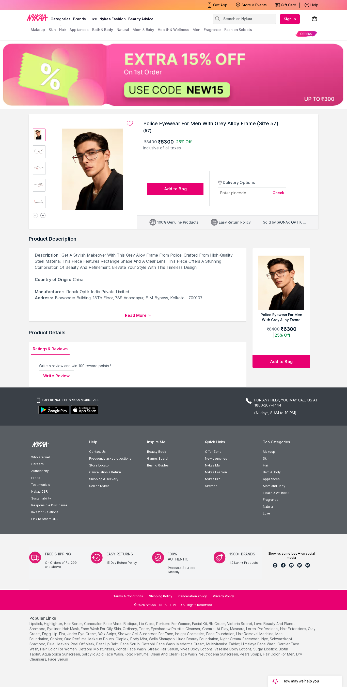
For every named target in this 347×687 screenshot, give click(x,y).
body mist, (139, 639)
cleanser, (193, 629)
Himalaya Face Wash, (258, 644)
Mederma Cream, (191, 644)
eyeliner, (54, 629)
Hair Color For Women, (58, 649)
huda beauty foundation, (198, 639)
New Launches (216, 458)
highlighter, (53, 623)
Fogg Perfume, (137, 654)
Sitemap (211, 486)
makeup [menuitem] (38, 29)
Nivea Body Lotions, (196, 649)
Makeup (269, 452)
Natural (268, 506)
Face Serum (58, 659)
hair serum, (73, 623)
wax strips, (107, 634)
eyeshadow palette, (167, 629)
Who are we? (40, 457)
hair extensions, (293, 629)
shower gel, (128, 634)
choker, (56, 639)
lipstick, (36, 623)
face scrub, (130, 644)
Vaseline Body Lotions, (233, 649)
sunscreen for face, (156, 634)
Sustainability (41, 498)
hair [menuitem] (62, 29)
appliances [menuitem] (79, 29)
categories (61, 19)
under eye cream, (82, 634)
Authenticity (40, 471)
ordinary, (130, 629)
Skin (266, 458)
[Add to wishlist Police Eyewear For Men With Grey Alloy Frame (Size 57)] (130, 123)
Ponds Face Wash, (131, 649)
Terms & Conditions (128, 596)
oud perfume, (75, 639)
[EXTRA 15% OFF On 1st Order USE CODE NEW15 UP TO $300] (173, 74)
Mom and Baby (274, 486)
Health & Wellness (276, 493)
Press (35, 478)
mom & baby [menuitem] (143, 29)
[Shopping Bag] (314, 18)
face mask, (112, 623)
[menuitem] (306, 34)
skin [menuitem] (52, 29)
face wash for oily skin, (101, 629)
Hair (266, 465)
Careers (37, 464)
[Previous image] (35, 216)
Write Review (56, 375)
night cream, (231, 639)
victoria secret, (240, 623)
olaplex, (122, 639)
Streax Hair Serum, (163, 649)
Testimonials (40, 485)
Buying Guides (158, 465)
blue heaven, (58, 644)
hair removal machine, (255, 634)
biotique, (130, 623)
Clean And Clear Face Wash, (174, 654)
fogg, (47, 634)
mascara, (237, 629)
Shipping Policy (160, 596)
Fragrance (270, 500)
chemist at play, (215, 629)
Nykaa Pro (212, 479)
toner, (144, 629)
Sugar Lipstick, (265, 649)
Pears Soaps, (251, 654)
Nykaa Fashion (113, 19)
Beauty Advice (140, 19)
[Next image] (42, 216)
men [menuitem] (196, 29)
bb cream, (217, 623)
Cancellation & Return (105, 472)
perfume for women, (173, 623)
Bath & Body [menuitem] (102, 29)
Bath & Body (272, 472)
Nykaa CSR (39, 491)
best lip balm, (107, 644)
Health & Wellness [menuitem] (173, 29)
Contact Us (97, 452)
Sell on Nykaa (99, 486)
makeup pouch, (101, 639)
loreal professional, (262, 629)
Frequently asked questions (110, 458)
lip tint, (59, 634)
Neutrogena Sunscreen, (219, 654)
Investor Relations (44, 512)
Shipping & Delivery (103, 479)
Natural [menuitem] (123, 29)
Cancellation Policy (192, 596)
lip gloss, (147, 623)
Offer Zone (213, 452)
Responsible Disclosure (49, 505)
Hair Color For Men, (279, 654)
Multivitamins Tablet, (223, 644)
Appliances (271, 479)
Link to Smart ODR (44, 519)
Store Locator (99, 465)
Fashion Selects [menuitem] (238, 29)
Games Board (157, 458)
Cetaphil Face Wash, (158, 644)
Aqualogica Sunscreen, (61, 654)
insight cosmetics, (190, 634)
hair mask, (71, 629)
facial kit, (200, 623)
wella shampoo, (162, 639)
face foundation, (220, 634)
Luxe (266, 513)
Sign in (290, 19)
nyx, (265, 639)
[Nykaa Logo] (37, 17)
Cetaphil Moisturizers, (96, 649)
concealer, (93, 623)
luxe (92, 19)
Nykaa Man (213, 465)
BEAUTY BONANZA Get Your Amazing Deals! (72, 5)
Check (278, 193)
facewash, (251, 639)
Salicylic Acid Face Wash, (103, 654)
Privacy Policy (223, 596)
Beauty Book (156, 452)
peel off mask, (83, 644)
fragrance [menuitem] (212, 29)
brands (79, 19)
